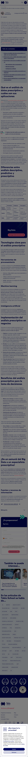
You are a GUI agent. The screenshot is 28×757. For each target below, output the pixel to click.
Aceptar (14, 749)
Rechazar (14, 752)
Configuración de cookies (8, 741)
